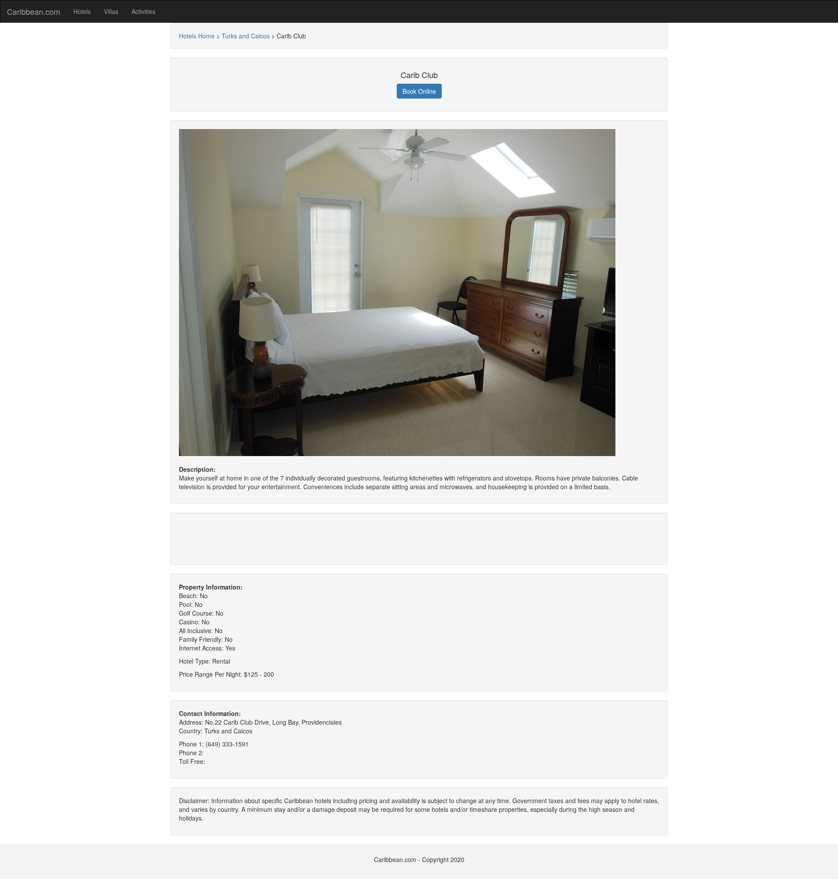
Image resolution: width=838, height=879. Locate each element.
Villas (111, 11)
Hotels (82, 11)
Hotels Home (197, 35)
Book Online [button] (419, 91)
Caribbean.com (33, 11)
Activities (143, 11)
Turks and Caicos (246, 35)
